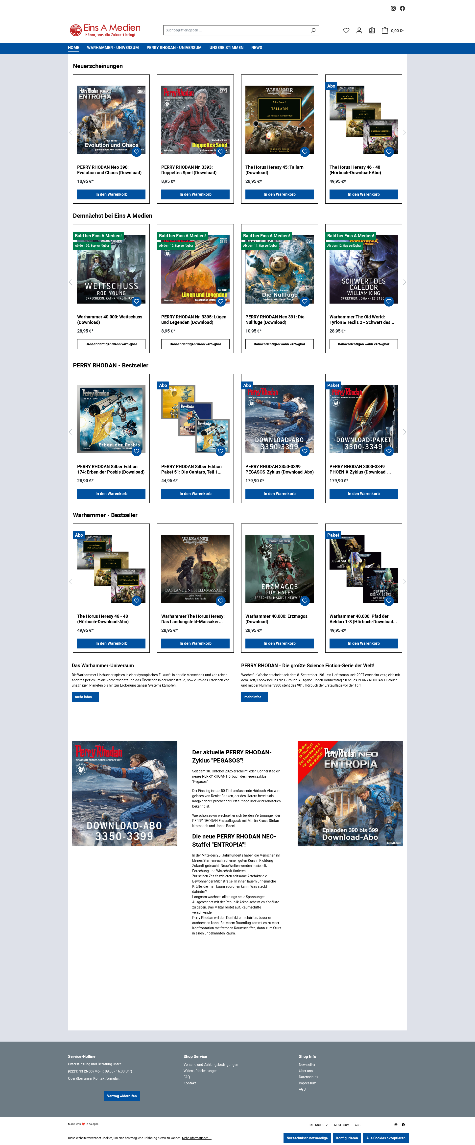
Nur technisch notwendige (307, 1138)
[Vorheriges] (70, 133)
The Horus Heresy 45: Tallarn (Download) (274, 170)
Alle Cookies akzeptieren (385, 1138)
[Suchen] (313, 30)
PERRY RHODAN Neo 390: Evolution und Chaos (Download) (109, 170)
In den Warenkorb (111, 194)
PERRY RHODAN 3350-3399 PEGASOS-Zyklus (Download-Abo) (279, 469)
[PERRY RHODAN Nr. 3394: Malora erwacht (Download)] (364, 269)
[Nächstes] (404, 133)
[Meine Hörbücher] (372, 30)
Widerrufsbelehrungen (200, 1071)
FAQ (187, 1077)
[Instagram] (393, 7)
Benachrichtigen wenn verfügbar (111, 344)
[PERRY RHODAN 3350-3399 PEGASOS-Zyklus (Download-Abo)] (279, 419)
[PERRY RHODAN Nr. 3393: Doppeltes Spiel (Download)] (195, 120)
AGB (302, 1089)
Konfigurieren (347, 1138)
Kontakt (190, 1083)
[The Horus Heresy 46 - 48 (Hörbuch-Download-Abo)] (364, 120)
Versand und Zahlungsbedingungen (211, 1065)
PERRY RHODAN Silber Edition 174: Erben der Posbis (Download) (110, 469)
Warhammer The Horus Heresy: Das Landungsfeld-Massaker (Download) (193, 619)
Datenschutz (308, 1077)
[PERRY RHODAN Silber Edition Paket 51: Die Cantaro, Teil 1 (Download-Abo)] (195, 419)
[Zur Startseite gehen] (105, 30)
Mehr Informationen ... (197, 1138)
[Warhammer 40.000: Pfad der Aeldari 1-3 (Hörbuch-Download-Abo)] (364, 569)
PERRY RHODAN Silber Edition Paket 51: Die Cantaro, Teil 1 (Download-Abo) (191, 469)
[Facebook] (402, 7)
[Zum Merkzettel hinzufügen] (137, 152)
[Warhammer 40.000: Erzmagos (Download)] (279, 569)
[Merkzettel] (346, 30)
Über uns (306, 1071)
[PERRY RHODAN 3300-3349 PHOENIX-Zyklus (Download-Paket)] (364, 419)
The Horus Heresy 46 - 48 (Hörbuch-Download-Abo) (355, 170)
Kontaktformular (106, 1078)
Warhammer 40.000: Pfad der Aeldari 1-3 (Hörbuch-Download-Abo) (362, 619)
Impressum (307, 1083)
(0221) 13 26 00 (80, 1071)
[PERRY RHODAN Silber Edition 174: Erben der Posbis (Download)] (111, 419)
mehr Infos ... (85, 697)
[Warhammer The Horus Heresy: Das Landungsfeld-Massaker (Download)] (195, 569)
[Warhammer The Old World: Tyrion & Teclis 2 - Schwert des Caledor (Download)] (279, 269)
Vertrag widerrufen (122, 1096)
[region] (237, 133)
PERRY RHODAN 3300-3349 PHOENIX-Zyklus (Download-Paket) (358, 469)
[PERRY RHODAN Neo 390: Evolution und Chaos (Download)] (111, 120)
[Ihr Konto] (359, 30)
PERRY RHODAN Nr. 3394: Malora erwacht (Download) (363, 319)
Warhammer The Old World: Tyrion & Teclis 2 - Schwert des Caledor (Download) (275, 319)
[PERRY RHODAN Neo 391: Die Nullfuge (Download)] (195, 269)
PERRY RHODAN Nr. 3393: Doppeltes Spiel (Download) (188, 170)
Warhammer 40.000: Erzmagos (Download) (276, 619)
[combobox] (235, 30)
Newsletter (307, 1065)
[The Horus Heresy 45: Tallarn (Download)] (279, 120)
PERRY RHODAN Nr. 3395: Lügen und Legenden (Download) (109, 319)
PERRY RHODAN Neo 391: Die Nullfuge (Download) (190, 319)
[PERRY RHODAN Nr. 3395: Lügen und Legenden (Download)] (111, 269)
